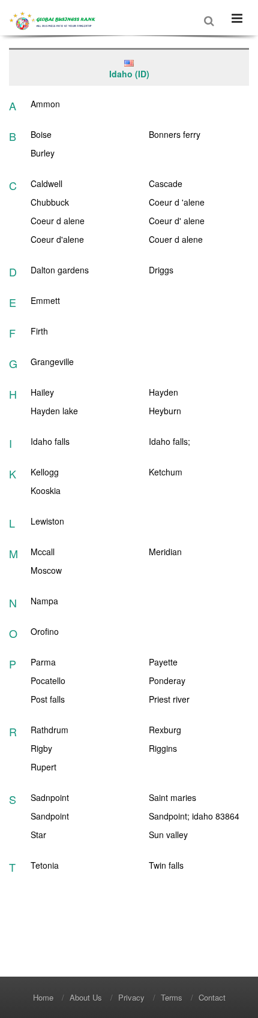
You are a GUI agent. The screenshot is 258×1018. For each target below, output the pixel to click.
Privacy (131, 997)
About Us (86, 997)
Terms (171, 997)
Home (43, 997)
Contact (212, 997)
